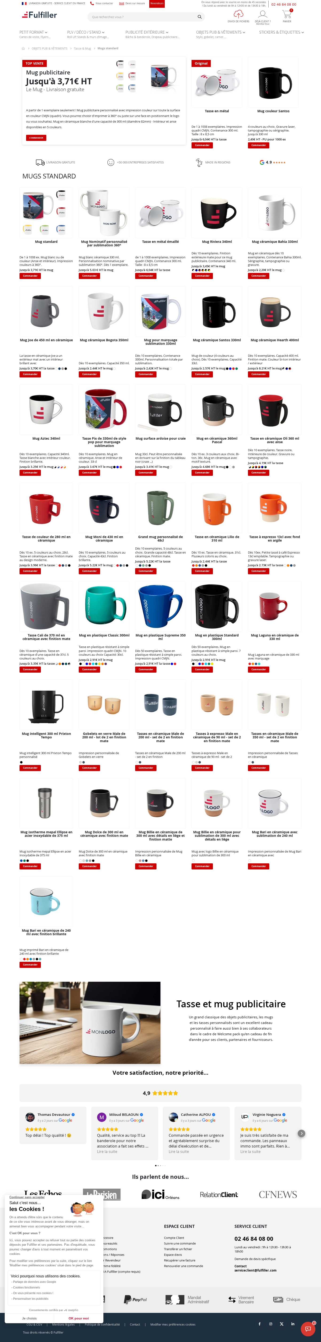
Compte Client (174, 1238)
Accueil (23, 48)
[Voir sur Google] (30, 1117)
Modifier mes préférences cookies (173, 1324)
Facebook (259, 1324)
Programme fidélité (107, 1266)
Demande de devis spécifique (255, 1259)
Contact (241, 1266)
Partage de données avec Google (34, 1282)
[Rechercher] (199, 17)
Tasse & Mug (82, 48)
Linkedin (293, 1324)
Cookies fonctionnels (26, 1287)
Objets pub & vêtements (49, 48)
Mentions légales (63, 1324)
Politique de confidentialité (102, 1324)
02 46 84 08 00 (283, 4)
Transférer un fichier (178, 1249)
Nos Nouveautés (105, 1243)
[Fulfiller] (39, 17)
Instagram (270, 1324)
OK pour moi (79, 1318)
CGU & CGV (34, 1324)
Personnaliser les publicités (30, 1298)
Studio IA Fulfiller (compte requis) (117, 1271)
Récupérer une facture (179, 1260)
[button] (19, 1133)
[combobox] (146, 17)
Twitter (281, 1324)
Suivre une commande (180, 1243)
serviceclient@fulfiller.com (256, 1270)
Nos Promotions (105, 1249)
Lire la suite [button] (107, 1151)
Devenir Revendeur (107, 1260)
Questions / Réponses (109, 1255)
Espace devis (173, 1255)
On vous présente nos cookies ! (33, 1293)
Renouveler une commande (183, 1266)
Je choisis (29, 1318)
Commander (36, 137)
